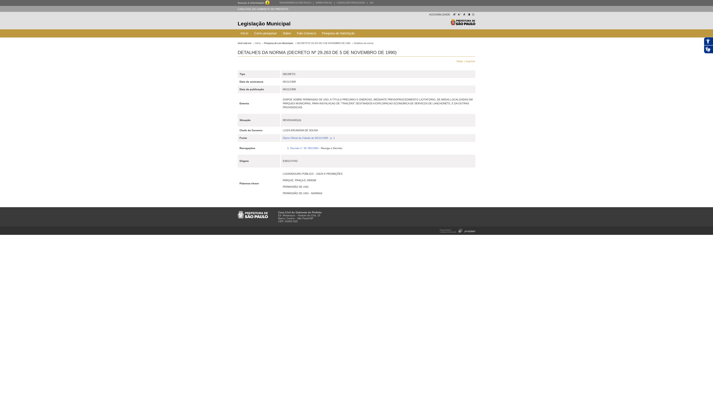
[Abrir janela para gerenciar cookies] (473, 14)
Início (244, 33)
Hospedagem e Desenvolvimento (457, 230)
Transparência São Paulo (295, 2)
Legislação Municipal (264, 24)
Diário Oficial (324, 2)
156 (371, 2)
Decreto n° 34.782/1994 (304, 148)
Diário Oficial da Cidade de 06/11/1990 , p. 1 (309, 137)
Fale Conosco (306, 33)
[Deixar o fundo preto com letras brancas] (468, 14)
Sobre (287, 33)
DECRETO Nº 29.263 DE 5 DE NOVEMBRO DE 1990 (324, 43)
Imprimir (470, 61)
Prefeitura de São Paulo (463, 24)
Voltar (459, 61)
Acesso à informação (251, 2)
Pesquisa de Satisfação (338, 33)
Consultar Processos (351, 2)
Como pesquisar (265, 33)
